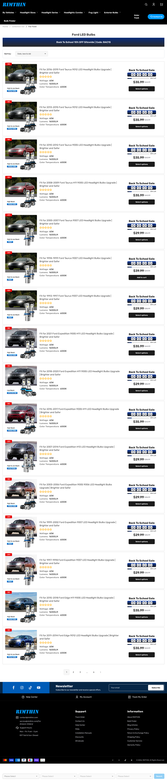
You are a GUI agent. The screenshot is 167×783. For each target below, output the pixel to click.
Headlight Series (49, 12)
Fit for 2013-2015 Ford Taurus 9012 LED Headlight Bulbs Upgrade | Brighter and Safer (75, 109)
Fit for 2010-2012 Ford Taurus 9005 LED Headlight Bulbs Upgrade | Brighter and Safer (76, 147)
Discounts (79, 737)
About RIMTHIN (133, 717)
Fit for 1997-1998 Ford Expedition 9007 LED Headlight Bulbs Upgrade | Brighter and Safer (77, 562)
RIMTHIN (146, 760)
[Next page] (100, 672)
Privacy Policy (133, 729)
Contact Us (158, 17)
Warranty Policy (133, 745)
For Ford (32, 26)
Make (42, 772)
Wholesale (79, 741)
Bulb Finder (10, 21)
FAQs (77, 729)
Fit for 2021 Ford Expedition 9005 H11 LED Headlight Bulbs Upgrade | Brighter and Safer (77, 335)
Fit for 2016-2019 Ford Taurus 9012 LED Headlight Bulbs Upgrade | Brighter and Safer (75, 71)
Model (81, 772)
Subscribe (156, 688)
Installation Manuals (83, 733)
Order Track (136, 16)
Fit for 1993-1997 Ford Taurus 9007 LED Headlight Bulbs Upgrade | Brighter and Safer (75, 297)
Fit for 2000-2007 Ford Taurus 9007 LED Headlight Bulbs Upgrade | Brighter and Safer (76, 222)
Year (4, 772)
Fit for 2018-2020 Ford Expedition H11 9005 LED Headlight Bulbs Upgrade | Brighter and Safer (80, 373)
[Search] (146, 4)
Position (119, 772)
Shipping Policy (133, 737)
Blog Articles (132, 725)
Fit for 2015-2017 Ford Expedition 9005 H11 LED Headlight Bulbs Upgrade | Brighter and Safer (79, 411)
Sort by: (7, 54)
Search (159, 776)
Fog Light (93, 12)
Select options (142, 89)
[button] (46, 76)
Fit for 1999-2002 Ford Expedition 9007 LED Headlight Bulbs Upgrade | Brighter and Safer (78, 524)
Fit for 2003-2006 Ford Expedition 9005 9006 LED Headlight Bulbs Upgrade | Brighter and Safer (76, 486)
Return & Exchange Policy (138, 733)
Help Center (80, 725)
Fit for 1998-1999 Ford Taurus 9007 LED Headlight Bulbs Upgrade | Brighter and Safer (75, 260)
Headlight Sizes (28, 12)
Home (5, 26)
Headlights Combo (73, 12)
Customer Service (134, 741)
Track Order (80, 717)
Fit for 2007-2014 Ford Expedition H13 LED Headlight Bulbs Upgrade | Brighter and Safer (77, 448)
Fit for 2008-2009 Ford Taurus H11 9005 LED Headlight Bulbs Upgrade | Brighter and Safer (78, 184)
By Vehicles (8, 12)
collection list (18, 26)
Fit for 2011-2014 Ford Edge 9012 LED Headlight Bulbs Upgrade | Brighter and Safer (79, 637)
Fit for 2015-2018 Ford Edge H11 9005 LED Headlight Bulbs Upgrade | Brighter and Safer (77, 599)
